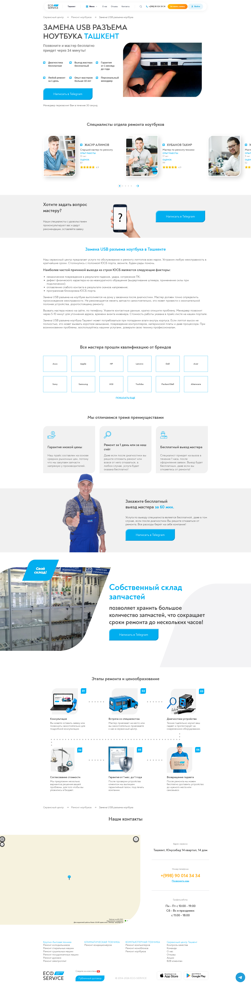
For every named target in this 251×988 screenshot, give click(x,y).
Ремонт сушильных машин (58, 951)
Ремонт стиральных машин (58, 948)
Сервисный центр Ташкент (182, 942)
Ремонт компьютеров (138, 945)
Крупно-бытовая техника (57, 942)
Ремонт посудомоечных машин (60, 954)
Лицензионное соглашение (115, 921)
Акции (170, 957)
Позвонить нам (180, 881)
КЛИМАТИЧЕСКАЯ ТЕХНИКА (102, 942)
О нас (104, 6)
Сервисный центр (53, 17)
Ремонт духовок (52, 957)
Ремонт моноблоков (137, 948)
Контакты (126, 6)
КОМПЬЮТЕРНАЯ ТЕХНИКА (143, 942)
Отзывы (114, 6)
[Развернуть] (136, 839)
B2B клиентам (174, 961)
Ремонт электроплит (54, 961)
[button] (119, 185)
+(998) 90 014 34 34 (157, 6)
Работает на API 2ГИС (116, 919)
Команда (171, 948)
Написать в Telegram (67, 94)
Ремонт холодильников (56, 945)
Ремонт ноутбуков (81, 17)
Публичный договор (90, 978)
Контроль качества (177, 945)
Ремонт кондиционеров (98, 945)
